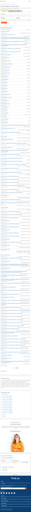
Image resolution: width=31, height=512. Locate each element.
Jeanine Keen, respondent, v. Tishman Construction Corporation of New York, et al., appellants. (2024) (15, 310)
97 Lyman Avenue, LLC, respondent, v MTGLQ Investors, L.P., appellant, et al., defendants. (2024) (14, 352)
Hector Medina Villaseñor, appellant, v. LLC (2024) (8, 128)
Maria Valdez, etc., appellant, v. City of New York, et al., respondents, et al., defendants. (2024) (14, 143)
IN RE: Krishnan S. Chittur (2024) (5, 268)
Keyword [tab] (11, 11)
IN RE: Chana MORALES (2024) (5, 249)
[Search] (29, 1)
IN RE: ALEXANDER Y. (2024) (5, 100)
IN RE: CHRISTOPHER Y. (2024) (5, 103)
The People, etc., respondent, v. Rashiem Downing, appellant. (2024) (10, 132)
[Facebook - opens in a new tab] (1, 493)
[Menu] (1, 1)
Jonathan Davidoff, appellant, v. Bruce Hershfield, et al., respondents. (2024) (11, 313)
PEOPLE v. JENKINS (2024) (4, 207)
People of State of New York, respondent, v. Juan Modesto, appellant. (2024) (11, 161)
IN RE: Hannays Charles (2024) (5, 31)
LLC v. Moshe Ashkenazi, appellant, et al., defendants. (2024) (9, 335)
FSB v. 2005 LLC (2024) (4, 136)
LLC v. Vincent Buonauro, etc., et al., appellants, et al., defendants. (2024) (11, 242)
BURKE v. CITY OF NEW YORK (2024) (6, 54)
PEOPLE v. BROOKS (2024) (4, 122)
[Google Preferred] (14, 493)
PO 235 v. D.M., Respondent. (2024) (6, 358)
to (15, 19)
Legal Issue (3, 460)
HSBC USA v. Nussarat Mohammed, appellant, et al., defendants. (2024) (11, 307)
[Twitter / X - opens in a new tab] (6, 493)
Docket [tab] (18, 11)
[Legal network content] (29, 506)
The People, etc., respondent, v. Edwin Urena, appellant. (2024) (10, 182)
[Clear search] (21, 462)
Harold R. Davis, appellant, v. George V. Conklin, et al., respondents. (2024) (11, 316)
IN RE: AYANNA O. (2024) (4, 82)
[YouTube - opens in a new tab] (4, 493)
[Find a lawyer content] (29, 498)
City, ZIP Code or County (15, 460)
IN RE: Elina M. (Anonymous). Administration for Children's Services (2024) (11, 258)
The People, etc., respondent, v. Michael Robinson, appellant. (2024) (10, 199)
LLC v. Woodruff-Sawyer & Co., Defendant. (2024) (8, 34)
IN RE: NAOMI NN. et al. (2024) (5, 73)
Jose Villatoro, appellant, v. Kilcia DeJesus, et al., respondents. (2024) (10, 154)
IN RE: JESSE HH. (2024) (4, 88)
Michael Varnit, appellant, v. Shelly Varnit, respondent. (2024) (9, 168)
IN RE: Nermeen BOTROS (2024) (5, 245)
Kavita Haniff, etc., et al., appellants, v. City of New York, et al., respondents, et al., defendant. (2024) (15, 300)
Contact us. (3, 483)
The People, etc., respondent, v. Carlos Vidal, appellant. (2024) (9, 176)
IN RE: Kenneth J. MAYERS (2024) (5, 94)
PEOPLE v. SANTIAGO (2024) (5, 195)
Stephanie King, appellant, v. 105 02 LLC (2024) (7, 297)
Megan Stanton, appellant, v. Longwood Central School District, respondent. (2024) (13, 185)
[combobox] (7, 462)
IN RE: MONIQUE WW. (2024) (5, 57)
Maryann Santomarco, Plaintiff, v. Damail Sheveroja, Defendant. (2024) (11, 48)
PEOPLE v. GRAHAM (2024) (4, 119)
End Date (18, 18)
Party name (3, 13)
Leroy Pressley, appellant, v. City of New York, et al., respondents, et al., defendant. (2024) (13, 164)
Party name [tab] (4, 11)
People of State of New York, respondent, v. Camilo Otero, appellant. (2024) (11, 158)
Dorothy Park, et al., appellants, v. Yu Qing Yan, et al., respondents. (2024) (11, 214)
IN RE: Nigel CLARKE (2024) (4, 79)
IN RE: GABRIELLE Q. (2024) (5, 76)
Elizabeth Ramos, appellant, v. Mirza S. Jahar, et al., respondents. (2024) (11, 172)
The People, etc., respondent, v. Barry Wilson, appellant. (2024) (10, 179)
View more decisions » (4, 371)
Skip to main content (15, 0)
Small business (4, 470)
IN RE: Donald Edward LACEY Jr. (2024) (6, 97)
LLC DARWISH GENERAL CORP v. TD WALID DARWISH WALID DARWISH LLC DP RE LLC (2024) (14, 41)
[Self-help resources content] (29, 501)
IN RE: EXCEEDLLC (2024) (4, 91)
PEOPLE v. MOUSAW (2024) (5, 106)
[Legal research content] (29, 503)
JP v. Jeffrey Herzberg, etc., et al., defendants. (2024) (8, 287)
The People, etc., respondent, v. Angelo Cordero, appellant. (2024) (10, 223)
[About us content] (29, 496)
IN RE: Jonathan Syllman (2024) (5, 220)
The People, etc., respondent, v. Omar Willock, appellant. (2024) (10, 189)
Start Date (3, 18)
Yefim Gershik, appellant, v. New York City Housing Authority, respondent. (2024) (12, 325)
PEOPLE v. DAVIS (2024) (4, 85)
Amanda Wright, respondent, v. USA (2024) (7, 139)
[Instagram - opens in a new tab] (9, 493)
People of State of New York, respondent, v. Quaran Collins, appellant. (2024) (12, 192)
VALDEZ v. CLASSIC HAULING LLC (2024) (6, 147)
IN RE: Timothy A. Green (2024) (5, 261)
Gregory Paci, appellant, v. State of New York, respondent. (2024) (10, 226)
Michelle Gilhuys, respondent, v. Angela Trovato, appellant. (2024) (10, 294)
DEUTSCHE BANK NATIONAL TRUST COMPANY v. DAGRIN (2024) (10, 328)
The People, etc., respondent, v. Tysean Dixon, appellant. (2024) (10, 217)
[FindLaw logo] (4, 1)
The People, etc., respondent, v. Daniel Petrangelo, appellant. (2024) (10, 211)
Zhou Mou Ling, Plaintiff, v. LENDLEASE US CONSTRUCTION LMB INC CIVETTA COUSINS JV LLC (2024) (15, 125)
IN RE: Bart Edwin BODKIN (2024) (5, 60)
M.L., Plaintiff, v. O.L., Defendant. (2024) (6, 355)
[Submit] (26, 488)
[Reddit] (12, 493)
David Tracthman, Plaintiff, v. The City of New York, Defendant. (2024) (11, 51)
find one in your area (25, 427)
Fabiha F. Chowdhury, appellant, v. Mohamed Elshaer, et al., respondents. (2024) (12, 319)
